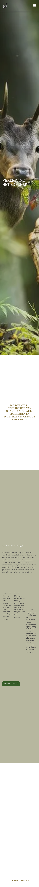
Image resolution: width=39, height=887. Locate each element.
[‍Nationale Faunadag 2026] (8, 589)
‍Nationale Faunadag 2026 (6, 598)
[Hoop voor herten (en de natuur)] (19, 589)
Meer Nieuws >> (11, 684)
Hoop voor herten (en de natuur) (19, 598)
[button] (33, 585)
